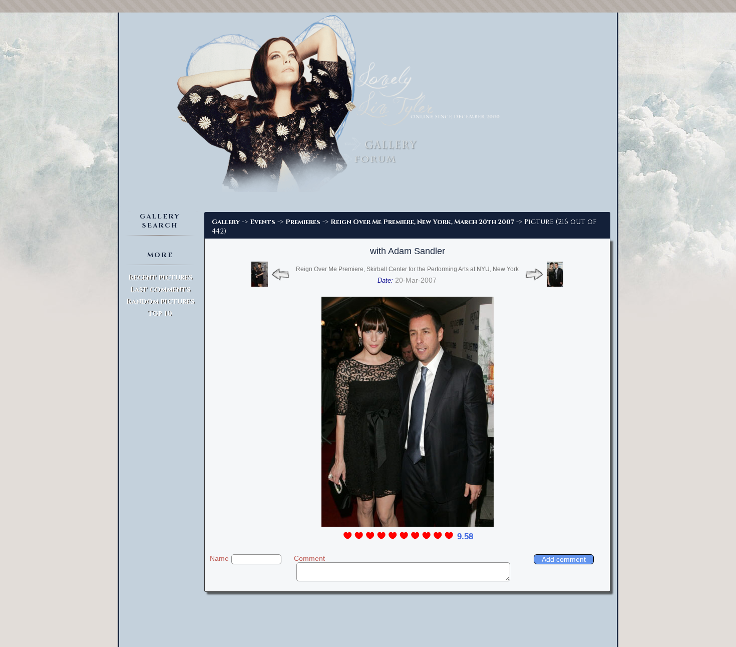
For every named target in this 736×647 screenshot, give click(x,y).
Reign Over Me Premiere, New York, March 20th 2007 (422, 222)
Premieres (302, 222)
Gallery (226, 222)
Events (262, 222)
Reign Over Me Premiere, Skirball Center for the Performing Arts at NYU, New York (407, 269)
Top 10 (160, 313)
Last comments (160, 289)
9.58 (465, 536)
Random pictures (160, 301)
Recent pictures (160, 277)
